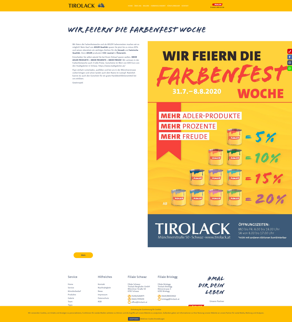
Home (70, 284)
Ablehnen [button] (144, 319)
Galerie (71, 298)
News (100, 291)
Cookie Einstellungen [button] (156, 319)
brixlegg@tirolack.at (170, 299)
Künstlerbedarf (74, 291)
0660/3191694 (137, 299)
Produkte (72, 294)
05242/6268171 (137, 296)
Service (71, 287)
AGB (100, 301)
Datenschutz (103, 298)
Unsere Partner (217, 301)
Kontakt (101, 284)
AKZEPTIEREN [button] (133, 319)
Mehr (83, 255)
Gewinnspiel (77, 82)
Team (70, 301)
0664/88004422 (168, 296)
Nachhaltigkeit (104, 287)
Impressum (102, 294)
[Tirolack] (81, 6)
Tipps (70, 305)
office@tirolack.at (139, 302)
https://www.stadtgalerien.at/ (111, 66)
